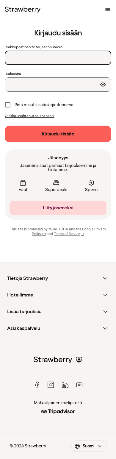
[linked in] (65, 384)
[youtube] (79, 384)
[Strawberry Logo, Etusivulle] (22, 10)
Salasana (13, 74)
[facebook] (36, 384)
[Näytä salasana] (103, 84)
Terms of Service (67, 234)
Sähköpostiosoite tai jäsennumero (34, 47)
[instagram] (50, 384)
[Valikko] (108, 9)
